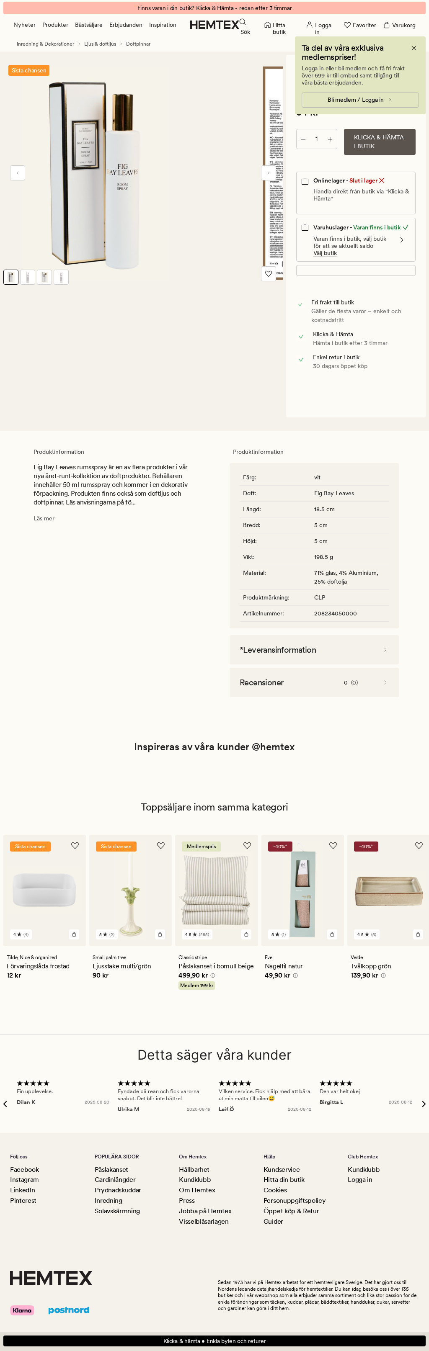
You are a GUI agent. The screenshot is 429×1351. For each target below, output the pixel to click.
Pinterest (23, 1200)
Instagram (24, 1180)
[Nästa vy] (268, 172)
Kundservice (282, 1169)
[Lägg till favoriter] (268, 273)
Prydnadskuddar (118, 1190)
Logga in (360, 1180)
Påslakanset (111, 1169)
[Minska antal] (303, 139)
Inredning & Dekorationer (45, 44)
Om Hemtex (197, 1190)
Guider (273, 1221)
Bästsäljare (89, 24)
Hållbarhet (194, 1169)
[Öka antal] (330, 139)
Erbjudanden (125, 24)
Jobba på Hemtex (205, 1211)
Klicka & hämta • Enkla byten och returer (214, 1341)
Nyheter (24, 24)
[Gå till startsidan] (214, 25)
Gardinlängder (115, 1180)
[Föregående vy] (17, 172)
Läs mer (44, 518)
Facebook (24, 1169)
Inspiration (162, 24)
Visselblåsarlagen (204, 1221)
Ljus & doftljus (100, 44)
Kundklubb (195, 1180)
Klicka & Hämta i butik (379, 141)
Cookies (275, 1190)
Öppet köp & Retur (291, 1211)
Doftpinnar (138, 44)
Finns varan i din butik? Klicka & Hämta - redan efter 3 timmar (214, 8)
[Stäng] (414, 48)
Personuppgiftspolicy (295, 1200)
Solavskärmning (117, 1211)
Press (186, 1200)
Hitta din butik (284, 1180)
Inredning (108, 1200)
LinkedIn (22, 1190)
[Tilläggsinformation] (211, 976)
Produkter (55, 24)
